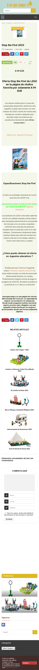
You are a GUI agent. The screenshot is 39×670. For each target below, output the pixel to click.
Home (3, 23)
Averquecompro (9, 297)
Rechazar (33, 663)
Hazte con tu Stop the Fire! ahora (19, 135)
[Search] (35, 17)
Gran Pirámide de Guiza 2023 (19, 449)
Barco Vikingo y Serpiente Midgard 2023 (19, 410)
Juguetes (9, 23)
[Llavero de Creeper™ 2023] (11, 581)
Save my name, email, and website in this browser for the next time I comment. (18, 514)
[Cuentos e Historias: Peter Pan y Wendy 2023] (28, 581)
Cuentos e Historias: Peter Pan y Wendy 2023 (19, 370)
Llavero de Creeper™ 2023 (19, 350)
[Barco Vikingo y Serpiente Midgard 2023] (28, 597)
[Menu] (2, 17)
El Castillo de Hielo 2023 (19, 390)
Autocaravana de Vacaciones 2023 (19, 429)
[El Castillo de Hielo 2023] (11, 597)
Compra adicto (9, 49)
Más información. (12, 667)
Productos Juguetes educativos (22, 271)
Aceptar (25, 663)
